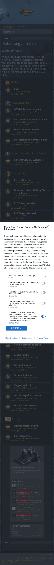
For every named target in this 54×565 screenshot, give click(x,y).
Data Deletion (11, 338)
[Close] (48, 227)
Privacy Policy (43, 338)
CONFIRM (16, 328)
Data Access (27, 338)
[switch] (43, 283)
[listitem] (27, 277)
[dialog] (27, 282)
